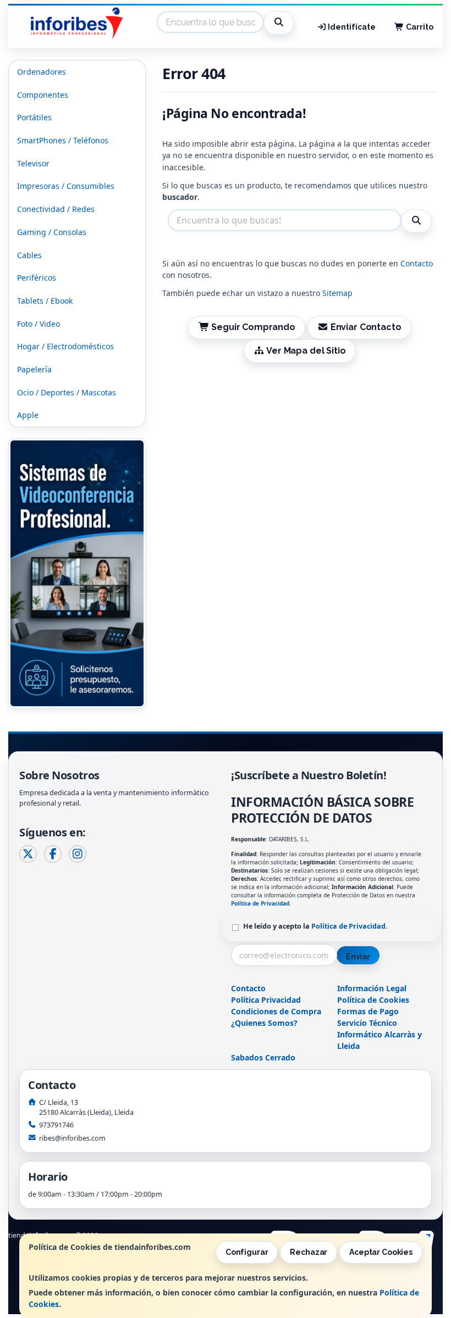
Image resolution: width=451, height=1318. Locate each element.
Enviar (358, 956)
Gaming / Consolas (51, 232)
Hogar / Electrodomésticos (65, 346)
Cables (29, 255)
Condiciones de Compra (276, 1011)
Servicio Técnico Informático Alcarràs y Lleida (379, 1034)
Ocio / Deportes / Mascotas (66, 392)
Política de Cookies (373, 1000)
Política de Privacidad (260, 903)
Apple (27, 415)
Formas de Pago (368, 1011)
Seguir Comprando (252, 327)
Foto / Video (38, 324)
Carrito (418, 27)
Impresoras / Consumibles (65, 186)
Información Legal (371, 988)
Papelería (34, 369)
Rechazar (308, 1252)
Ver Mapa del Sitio (305, 350)
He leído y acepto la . (315, 926)
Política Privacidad (266, 1000)
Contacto (416, 263)
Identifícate (351, 27)
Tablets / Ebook (45, 300)
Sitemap (337, 293)
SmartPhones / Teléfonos (62, 140)
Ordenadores (41, 71)
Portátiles (34, 117)
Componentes (42, 95)
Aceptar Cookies (381, 1252)
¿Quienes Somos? (264, 1023)
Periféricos (36, 277)
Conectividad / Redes (56, 209)
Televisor (33, 163)
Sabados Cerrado (263, 1057)
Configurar (247, 1252)
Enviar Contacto (365, 327)
